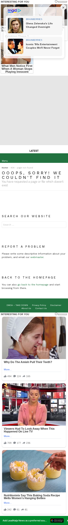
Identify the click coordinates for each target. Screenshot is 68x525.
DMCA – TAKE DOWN (17, 305)
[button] (34, 520)
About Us (26, 308)
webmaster (36, 257)
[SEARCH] (63, 158)
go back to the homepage (33, 284)
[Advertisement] (34, 109)
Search (62, 225)
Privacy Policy (39, 305)
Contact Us (41, 308)
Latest (34, 150)
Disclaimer (55, 305)
